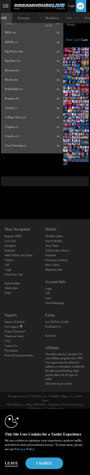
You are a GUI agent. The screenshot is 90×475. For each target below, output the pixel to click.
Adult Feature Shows (57, 250)
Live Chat (10, 241)
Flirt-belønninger (54, 303)
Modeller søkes (54, 236)
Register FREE (13, 236)
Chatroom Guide (14, 336)
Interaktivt (10, 245)
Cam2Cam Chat (14, 274)
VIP (7, 265)
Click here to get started (58, 383)
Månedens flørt (53, 269)
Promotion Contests (56, 260)
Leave (11, 463)
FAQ (7, 341)
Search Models (53, 241)
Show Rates (52, 245)
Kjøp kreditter (12, 283)
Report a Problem (14, 322)
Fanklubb (50, 255)
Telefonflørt (11, 288)
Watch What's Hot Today (19, 255)
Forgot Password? (15, 331)
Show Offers (52, 265)
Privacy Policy (25, 449)
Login (71, 5)
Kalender (10, 250)
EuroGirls (50, 335)
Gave (48, 298)
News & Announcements (19, 355)
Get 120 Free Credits (57, 322)
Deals (8, 293)
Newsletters (11, 350)
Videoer (9, 260)
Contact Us (11, 345)
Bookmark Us (53, 326)
